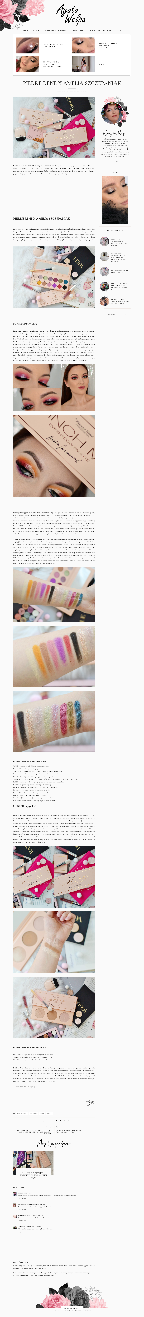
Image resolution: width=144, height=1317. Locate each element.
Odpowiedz (22, 1198)
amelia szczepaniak (22, 1113)
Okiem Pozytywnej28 (24, 1193)
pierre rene (33, 1113)
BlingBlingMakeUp (24, 1215)
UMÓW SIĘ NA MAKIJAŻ (31, 30)
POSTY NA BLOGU (79, 30)
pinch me (42, 1113)
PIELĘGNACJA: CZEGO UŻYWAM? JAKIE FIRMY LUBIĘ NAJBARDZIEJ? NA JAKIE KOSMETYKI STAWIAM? (35, 1132)
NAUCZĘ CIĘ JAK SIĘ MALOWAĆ (56, 30)
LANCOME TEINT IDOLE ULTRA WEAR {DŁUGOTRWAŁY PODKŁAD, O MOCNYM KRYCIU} (119, 241)
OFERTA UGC (95, 30)
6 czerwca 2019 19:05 (37, 1215)
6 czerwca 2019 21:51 (35, 1226)
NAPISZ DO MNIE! (109, 30)
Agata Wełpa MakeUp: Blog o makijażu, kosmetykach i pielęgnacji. (39, 1314)
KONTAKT (87, 1311)
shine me (49, 1113)
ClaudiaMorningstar (25, 1204)
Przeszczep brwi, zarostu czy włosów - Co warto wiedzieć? (120, 301)
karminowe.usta (23, 1226)
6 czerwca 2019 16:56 (38, 1193)
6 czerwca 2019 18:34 (39, 1204)
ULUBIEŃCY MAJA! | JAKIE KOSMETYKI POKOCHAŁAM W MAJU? (70, 1131)
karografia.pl (135, 1314)
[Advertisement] (54, 191)
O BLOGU (58, 1311)
